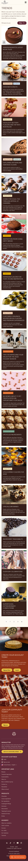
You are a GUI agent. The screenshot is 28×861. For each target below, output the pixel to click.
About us (3, 779)
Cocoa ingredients (6, 798)
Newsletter (4, 786)
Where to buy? (5, 789)
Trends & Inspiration (6, 774)
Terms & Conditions (14, 851)
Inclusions (3, 806)
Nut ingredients (5, 801)
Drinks (3, 816)
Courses (3, 828)
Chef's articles (5, 825)
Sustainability (5, 777)
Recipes (3, 772)
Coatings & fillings (6, 803)
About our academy (6, 823)
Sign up (5, 725)
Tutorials (3, 835)
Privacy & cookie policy (14, 853)
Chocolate (4, 796)
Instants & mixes (5, 813)
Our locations (4, 833)
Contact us (4, 784)
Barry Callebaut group (7, 781)
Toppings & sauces (6, 811)
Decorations (4, 808)
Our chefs (3, 830)
